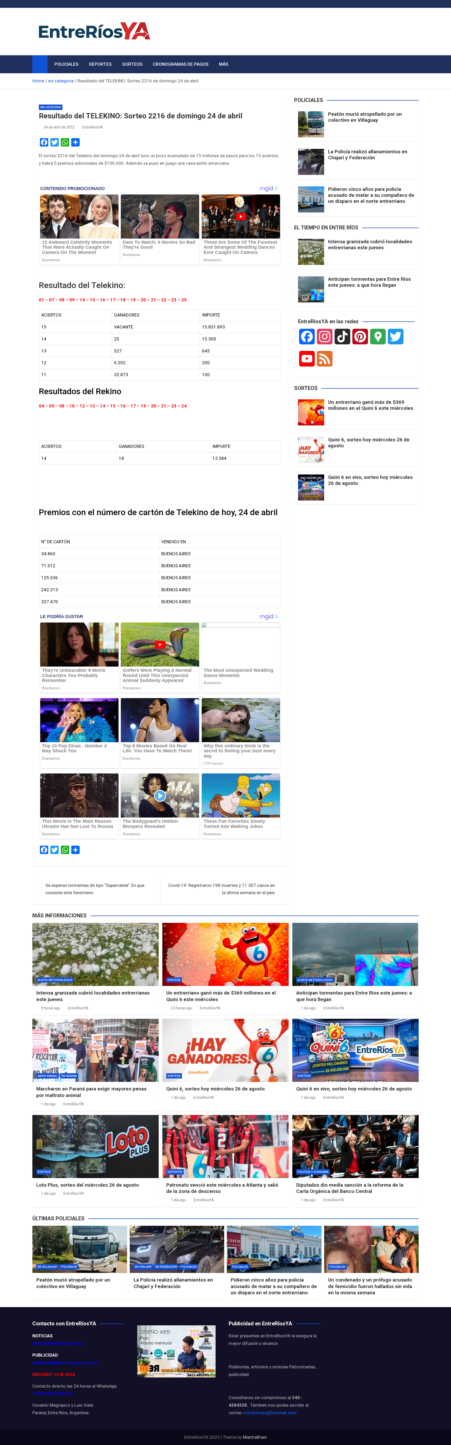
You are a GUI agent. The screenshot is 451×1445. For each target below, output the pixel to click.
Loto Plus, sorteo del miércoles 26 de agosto (87, 1185)
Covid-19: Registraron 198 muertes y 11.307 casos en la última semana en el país (221, 889)
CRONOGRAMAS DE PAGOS (181, 64)
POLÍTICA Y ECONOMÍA (313, 1172)
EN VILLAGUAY (47, 1267)
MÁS (223, 64)
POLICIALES (67, 64)
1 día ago (308, 1008)
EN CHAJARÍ (143, 1267)
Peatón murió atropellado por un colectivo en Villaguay (365, 117)
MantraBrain (255, 1437)
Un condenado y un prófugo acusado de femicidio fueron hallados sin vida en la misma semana (370, 1286)
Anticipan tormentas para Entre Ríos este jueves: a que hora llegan (369, 282)
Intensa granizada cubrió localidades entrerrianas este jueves (370, 245)
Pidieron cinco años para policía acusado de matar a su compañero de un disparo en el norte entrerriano (371, 195)
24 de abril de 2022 (59, 127)
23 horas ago (181, 1008)
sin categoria (50, 107)
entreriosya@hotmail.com (270, 1412)
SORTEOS (132, 64)
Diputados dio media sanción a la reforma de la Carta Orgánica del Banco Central (349, 1188)
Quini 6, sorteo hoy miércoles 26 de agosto (369, 443)
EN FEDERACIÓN (166, 1267)
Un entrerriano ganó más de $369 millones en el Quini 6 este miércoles (370, 405)
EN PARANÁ (69, 1076)
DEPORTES (100, 64)
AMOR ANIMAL (47, 1076)
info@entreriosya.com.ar (58, 1343)
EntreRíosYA (92, 127)
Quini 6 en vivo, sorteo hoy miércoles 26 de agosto (370, 480)
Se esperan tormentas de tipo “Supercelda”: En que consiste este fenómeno (94, 889)
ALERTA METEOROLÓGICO (55, 980)
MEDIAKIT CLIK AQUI (53, 1374)
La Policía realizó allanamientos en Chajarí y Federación (367, 155)
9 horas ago (50, 1008)
